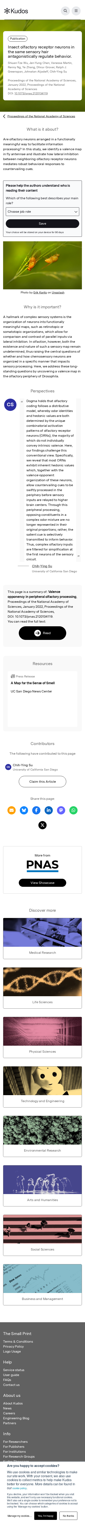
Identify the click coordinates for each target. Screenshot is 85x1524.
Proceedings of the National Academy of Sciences (41, 116)
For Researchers (15, 1442)
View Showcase (42, 883)
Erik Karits (40, 292)
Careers (9, 1413)
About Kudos (13, 1403)
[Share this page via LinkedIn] (49, 810)
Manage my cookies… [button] (20, 1515)
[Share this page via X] (42, 825)
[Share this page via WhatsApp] (73, 810)
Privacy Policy (13, 1346)
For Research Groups (19, 1456)
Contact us (11, 1385)
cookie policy (19, 1488)
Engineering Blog (16, 1418)
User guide (11, 1375)
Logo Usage (12, 1351)
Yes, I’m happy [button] (45, 1515)
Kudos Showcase (16, 1461)
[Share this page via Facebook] (36, 810)
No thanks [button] (68, 1515)
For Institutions (14, 1452)
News (7, 1408)
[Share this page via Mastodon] (61, 810)
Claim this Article (42, 782)
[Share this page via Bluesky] (24, 810)
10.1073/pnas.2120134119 (31, 93)
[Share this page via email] (11, 810)
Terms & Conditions (18, 1341)
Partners (9, 1423)
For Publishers (13, 1447)
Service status (13, 1370)
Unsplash (58, 292)
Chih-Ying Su (42, 566)
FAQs (7, 1380)
